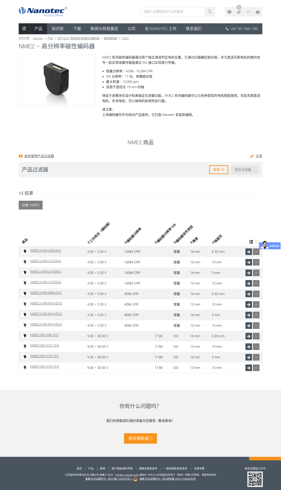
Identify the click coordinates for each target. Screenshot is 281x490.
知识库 (58, 28)
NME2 (125, 38)
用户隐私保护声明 (122, 468)
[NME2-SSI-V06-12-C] (26, 335)
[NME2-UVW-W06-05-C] (26, 293)
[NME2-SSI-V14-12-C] (26, 356)
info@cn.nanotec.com (127, 475)
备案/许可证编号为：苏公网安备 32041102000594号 (168, 478)
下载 (77, 28)
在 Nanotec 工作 (161, 28)
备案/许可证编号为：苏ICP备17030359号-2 (108, 478)
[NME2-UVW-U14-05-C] (26, 272)
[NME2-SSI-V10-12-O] (26, 346)
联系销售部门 (140, 438)
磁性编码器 (110, 38)
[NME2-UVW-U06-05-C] (26, 251)
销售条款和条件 (148, 468)
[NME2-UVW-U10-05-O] (26, 261)
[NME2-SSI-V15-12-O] (26, 367)
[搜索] (210, 11)
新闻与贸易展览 (104, 28)
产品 (38, 28)
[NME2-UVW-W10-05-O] (26, 304)
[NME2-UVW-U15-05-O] (26, 283)
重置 (216, 170)
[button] (238, 11)
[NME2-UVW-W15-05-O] (26, 325)
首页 (79, 468)
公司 (131, 28)
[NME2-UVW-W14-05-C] (26, 314)
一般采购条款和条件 (175, 468)
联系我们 (194, 28)
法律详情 (199, 468)
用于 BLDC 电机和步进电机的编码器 (78, 38)
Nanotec (38, 38)
